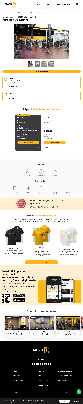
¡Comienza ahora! (28, 142)
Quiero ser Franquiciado (64, 4)
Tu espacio (50, 4)
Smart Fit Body (43, 383)
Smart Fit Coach (43, 380)
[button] (30, 64)
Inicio (7, 13)
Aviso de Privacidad (18, 380)
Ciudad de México (28, 13)
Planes (41, 375)
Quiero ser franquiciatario (65, 375)
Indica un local (62, 380)
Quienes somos (17, 375)
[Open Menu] (77, 4)
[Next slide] (57, 64)
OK (64, 401)
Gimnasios (39, 4)
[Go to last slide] (26, 64)
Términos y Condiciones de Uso (21, 383)
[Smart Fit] (11, 4)
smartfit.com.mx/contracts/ (60, 393)
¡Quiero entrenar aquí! (41, 71)
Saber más (76, 401)
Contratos (42, 378)
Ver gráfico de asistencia (15, 86)
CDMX (19, 13)
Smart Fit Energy (43, 385)
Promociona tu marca (64, 378)
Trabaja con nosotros (63, 383)
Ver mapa (11, 98)
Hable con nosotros (18, 378)
